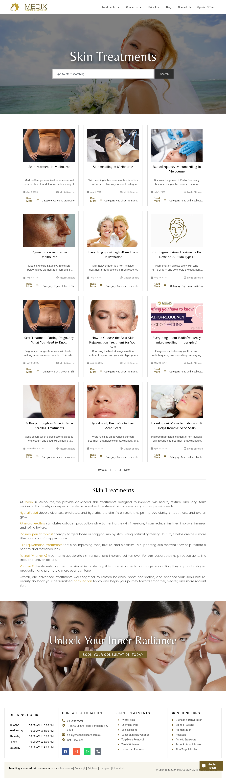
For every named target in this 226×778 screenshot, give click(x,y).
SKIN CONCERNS (185, 713)
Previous (101, 470)
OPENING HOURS (25, 715)
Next (127, 470)
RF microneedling (32, 523)
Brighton (92, 768)
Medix (29, 502)
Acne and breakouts (64, 200)
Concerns (131, 7)
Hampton (104, 768)
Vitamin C (27, 566)
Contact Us (184, 7)
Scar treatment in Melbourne (49, 167)
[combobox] (103, 74)
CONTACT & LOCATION (82, 713)
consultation (83, 581)
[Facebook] (65, 751)
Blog (168, 7)
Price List (153, 7)
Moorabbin (118, 768)
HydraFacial (29, 513)
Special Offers (205, 7)
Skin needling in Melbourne (113, 167)
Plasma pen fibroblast (36, 534)
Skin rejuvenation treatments (41, 545)
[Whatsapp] (87, 751)
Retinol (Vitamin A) (33, 556)
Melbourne (66, 768)
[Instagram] (76, 751)
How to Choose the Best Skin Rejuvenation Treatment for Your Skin (113, 342)
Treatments (108, 7)
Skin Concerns (61, 371)
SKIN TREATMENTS (133, 713)
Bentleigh (80, 768)
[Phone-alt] (98, 751)
